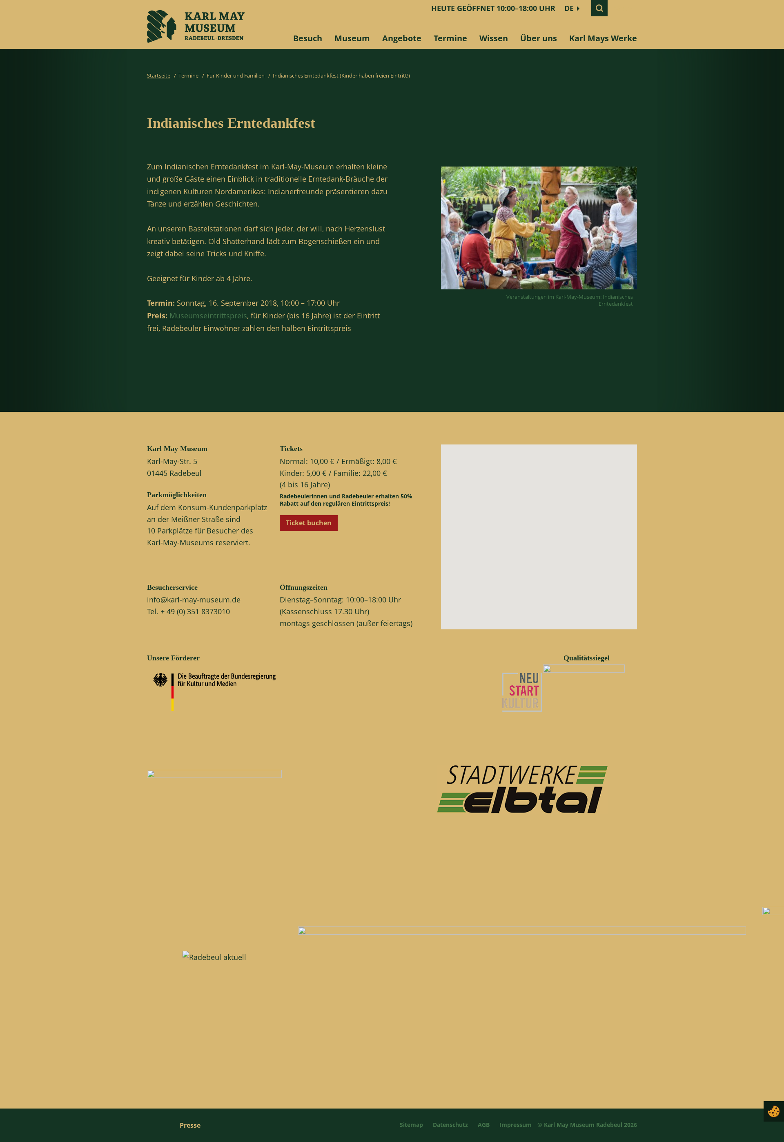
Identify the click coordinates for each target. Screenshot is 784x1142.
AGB (484, 1125)
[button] (546, 544)
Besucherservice (172, 587)
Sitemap (411, 1125)
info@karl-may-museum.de (194, 599)
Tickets (291, 448)
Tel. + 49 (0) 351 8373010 (188, 611)
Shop (623, 8)
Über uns (538, 38)
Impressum (515, 1125)
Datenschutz (450, 1125)
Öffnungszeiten (303, 587)
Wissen (493, 38)
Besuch (307, 38)
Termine (450, 38)
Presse (190, 1125)
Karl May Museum (177, 448)
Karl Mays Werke (603, 38)
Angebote (401, 38)
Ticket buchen (309, 522)
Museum (352, 38)
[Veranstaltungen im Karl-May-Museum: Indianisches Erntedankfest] (539, 291)
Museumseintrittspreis (208, 315)
